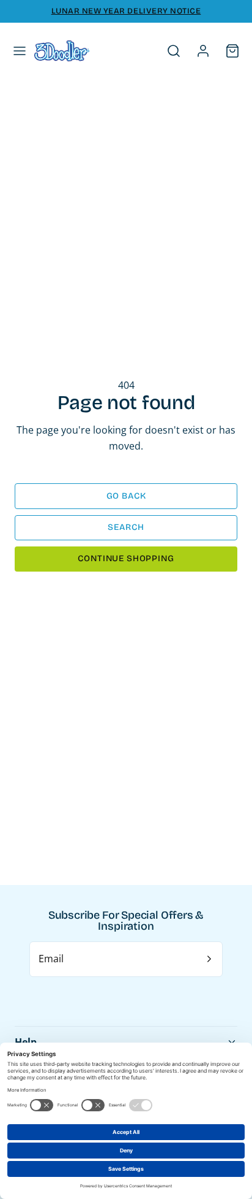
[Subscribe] (209, 959)
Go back (126, 496)
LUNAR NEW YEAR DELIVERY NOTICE (126, 11)
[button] (19, 51)
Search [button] (126, 527)
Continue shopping (126, 558)
